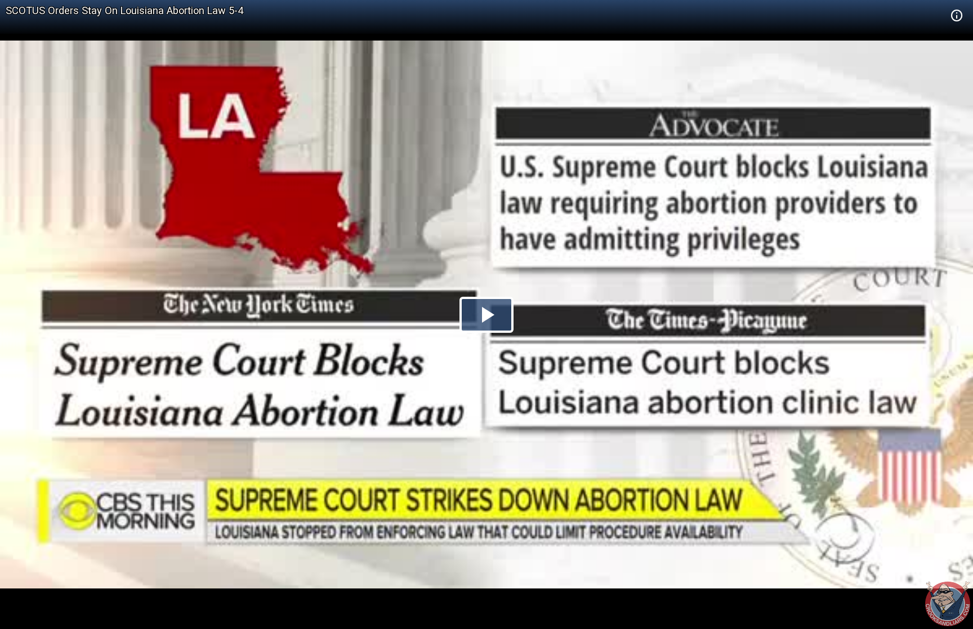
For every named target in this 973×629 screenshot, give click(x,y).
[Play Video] (486, 315)
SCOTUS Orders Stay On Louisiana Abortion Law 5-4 (124, 10)
